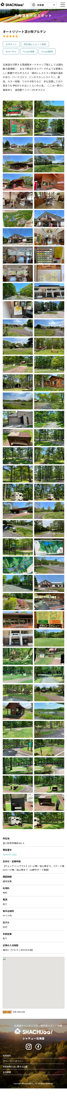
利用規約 (7, 1055)
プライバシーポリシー (13, 1061)
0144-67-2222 (9, 854)
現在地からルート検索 (35, 44)
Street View (11, 51)
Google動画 (47, 51)
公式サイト (11, 44)
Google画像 (28, 51)
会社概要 (7, 1072)
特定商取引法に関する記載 (15, 1066)
